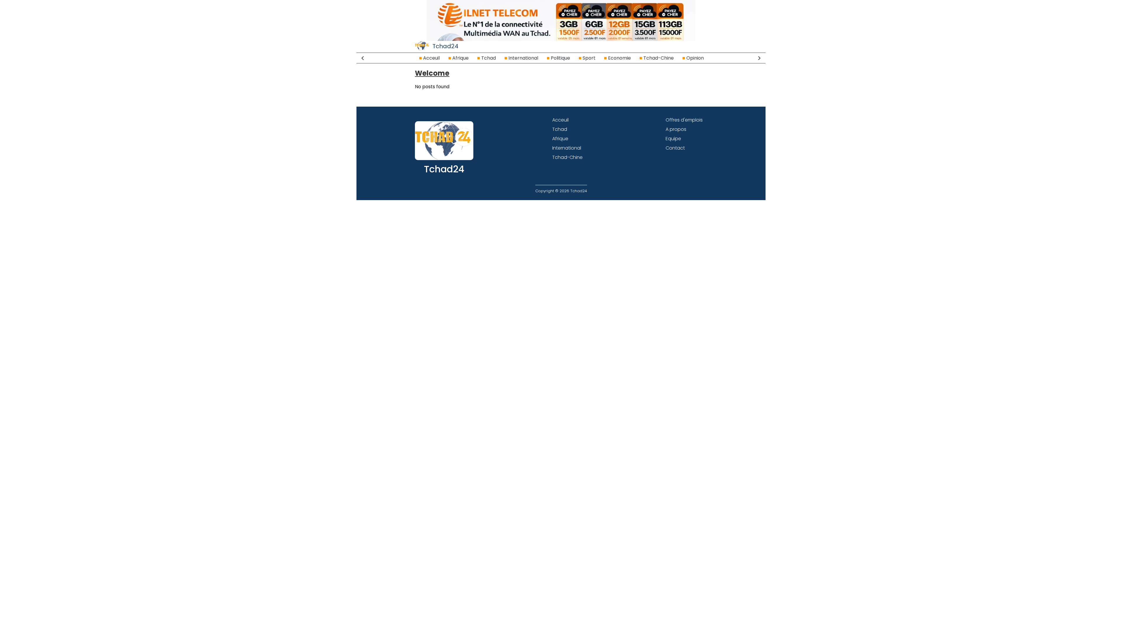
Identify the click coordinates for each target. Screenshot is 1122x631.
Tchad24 (445, 46)
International (523, 58)
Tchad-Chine (658, 58)
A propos (676, 129)
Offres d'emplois (684, 120)
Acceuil (431, 58)
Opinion (695, 58)
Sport (589, 58)
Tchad (488, 58)
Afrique (460, 58)
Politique (560, 58)
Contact (675, 148)
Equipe (673, 138)
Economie (619, 58)
